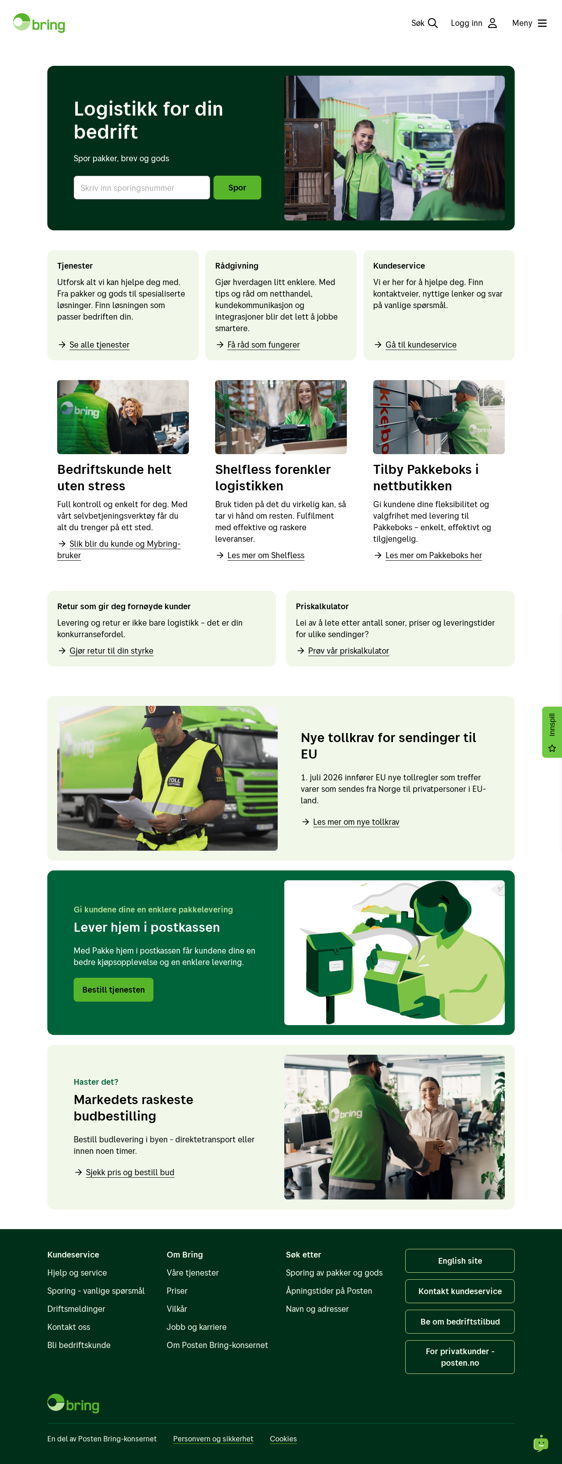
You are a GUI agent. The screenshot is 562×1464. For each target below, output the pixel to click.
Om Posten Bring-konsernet (217, 1345)
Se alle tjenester (100, 344)
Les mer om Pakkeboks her (434, 555)
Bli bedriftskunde (79, 1345)
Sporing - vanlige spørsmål (96, 1290)
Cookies (283, 1438)
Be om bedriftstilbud (460, 1321)
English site (460, 1260)
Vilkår (177, 1309)
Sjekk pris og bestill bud (130, 1172)
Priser (177, 1290)
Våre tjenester (193, 1272)
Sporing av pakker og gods (334, 1272)
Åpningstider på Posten (329, 1290)
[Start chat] (541, 1443)
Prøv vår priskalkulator (348, 650)
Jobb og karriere (197, 1327)
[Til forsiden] (39, 23)
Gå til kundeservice (421, 344)
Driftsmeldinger (76, 1309)
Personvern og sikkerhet (213, 1438)
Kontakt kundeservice (460, 1291)
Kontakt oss (68, 1327)
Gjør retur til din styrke (111, 650)
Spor (237, 187)
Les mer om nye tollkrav (356, 822)
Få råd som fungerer (264, 344)
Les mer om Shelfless (266, 555)
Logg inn (467, 23)
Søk (418, 23)
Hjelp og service (77, 1272)
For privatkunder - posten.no (460, 1357)
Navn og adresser (317, 1309)
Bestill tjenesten (113, 989)
